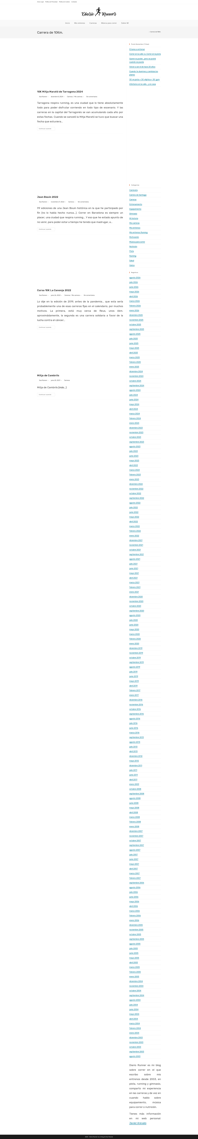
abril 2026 (133, 296)
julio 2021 (133, 564)
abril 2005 (133, 962)
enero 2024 (134, 423)
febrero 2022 (135, 531)
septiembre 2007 (136, 845)
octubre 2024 (135, 381)
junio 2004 (133, 1009)
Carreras (70, 97)
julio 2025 (133, 338)
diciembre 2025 (136, 315)
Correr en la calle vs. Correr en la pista (145, 54)
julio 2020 (133, 620)
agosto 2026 (134, 277)
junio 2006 (133, 897)
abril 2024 (133, 409)
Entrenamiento (135, 204)
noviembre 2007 (136, 836)
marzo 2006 (134, 911)
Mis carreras (78, 97)
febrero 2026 (135, 306)
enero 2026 (134, 310)
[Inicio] (147, 32)
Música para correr (137, 242)
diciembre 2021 (135, 540)
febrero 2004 (135, 1028)
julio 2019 (133, 672)
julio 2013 (133, 747)
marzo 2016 (134, 732)
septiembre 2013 (136, 737)
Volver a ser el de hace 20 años (142, 67)
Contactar (74, 2)
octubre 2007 (135, 840)
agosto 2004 (135, 1000)
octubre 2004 (135, 990)
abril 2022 (133, 521)
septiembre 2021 (136, 554)
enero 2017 (134, 695)
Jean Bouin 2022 (47, 197)
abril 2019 (133, 686)
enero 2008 (134, 826)
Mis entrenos (134, 228)
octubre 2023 (135, 437)
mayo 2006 (134, 901)
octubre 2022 (135, 493)
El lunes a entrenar (137, 49)
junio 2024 (133, 399)
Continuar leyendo (47, 129)
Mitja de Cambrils (48, 375)
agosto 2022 (134, 503)
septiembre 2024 (136, 385)
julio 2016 (133, 723)
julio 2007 (133, 854)
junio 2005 (133, 953)
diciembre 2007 (136, 831)
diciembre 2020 (136, 596)
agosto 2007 (134, 850)
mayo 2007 (134, 864)
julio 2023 (133, 451)
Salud (131, 260)
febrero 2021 (134, 587)
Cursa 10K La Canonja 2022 (54, 290)
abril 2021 (133, 578)
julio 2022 (133, 507)
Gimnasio (133, 213)
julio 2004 (133, 1005)
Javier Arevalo (137, 1123)
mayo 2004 (134, 1014)
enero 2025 (134, 367)
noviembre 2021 (136, 545)
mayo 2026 (134, 292)
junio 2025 (133, 343)
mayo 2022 (134, 517)
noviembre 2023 (136, 432)
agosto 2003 (134, 1056)
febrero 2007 (135, 878)
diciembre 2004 (136, 981)
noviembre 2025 (136, 320)
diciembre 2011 (135, 765)
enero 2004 (134, 1033)
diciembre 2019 (135, 648)
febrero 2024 (135, 418)
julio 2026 (133, 282)
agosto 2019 (134, 667)
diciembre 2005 (136, 925)
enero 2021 (134, 592)
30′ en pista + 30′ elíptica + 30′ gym (144, 79)
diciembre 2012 (135, 756)
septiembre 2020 (136, 611)
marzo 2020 (134, 634)
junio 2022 (133, 512)
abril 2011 (133, 779)
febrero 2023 (135, 474)
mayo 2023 (134, 460)
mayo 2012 (134, 761)
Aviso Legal (40, 2)
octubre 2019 (135, 657)
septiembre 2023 (136, 442)
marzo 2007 (134, 873)
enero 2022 (134, 536)
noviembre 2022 (136, 489)
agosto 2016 (134, 718)
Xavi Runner (43, 97)
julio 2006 (133, 892)
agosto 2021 (134, 559)
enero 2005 (134, 976)
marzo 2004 (134, 1023)
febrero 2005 (135, 972)
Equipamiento (135, 209)
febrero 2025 (135, 362)
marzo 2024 (134, 413)
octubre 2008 (135, 789)
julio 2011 (133, 770)
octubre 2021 (135, 550)
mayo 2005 (134, 958)
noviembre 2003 (136, 1042)
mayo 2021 (134, 573)
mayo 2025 (134, 348)
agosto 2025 (134, 334)
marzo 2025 (134, 357)
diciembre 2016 (135, 700)
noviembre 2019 (136, 653)
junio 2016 (133, 728)
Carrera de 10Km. (155, 32)
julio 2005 (133, 948)
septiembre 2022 (136, 498)
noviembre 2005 (136, 929)
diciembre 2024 (136, 371)
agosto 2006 (134, 887)
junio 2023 (133, 456)
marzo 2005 (134, 967)
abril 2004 (133, 1019)
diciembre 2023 (136, 428)
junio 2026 (133, 287)
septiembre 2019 (136, 662)
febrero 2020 (135, 639)
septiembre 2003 (136, 1051)
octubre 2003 (135, 1047)
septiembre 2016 (136, 714)
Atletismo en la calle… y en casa (142, 84)
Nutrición (133, 246)
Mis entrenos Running (138, 232)
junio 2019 (133, 676)
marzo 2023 (134, 470)
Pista (131, 251)
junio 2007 (133, 859)
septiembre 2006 (136, 883)
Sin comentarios (91, 97)
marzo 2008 (134, 817)
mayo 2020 (134, 629)
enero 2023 (134, 479)
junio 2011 (133, 775)
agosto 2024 (135, 390)
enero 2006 (134, 920)
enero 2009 (134, 784)
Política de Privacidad (51, 2)
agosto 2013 (134, 742)
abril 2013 (133, 751)
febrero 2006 (135, 915)
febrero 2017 (134, 690)
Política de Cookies (64, 2)
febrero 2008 (135, 822)
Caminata (133, 190)
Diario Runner (93, 1137)
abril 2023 (133, 465)
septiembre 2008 (136, 793)
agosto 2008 (135, 798)
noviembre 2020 (136, 601)
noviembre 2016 (136, 704)
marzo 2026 (134, 301)
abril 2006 (133, 906)
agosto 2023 (134, 446)
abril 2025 (133, 352)
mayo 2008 (134, 808)
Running (132, 256)
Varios (132, 265)
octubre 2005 (135, 934)
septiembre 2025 (136, 329)
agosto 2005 (134, 944)
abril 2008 (133, 812)
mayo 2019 (134, 681)
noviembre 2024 (136, 376)
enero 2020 (134, 643)
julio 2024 (133, 395)
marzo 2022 (134, 526)
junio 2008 (133, 803)
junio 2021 (133, 568)
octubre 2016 (135, 709)
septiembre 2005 (136, 939)
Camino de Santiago (138, 195)
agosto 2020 (134, 615)
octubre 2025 (135, 324)
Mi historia (133, 218)
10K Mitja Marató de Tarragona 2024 (60, 91)
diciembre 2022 (136, 484)
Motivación (134, 237)
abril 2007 (133, 869)
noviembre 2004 (136, 986)
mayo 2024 (134, 404)
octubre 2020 (135, 606)
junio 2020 (133, 625)
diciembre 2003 (136, 1037)
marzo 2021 (134, 582)
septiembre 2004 (136, 995)
